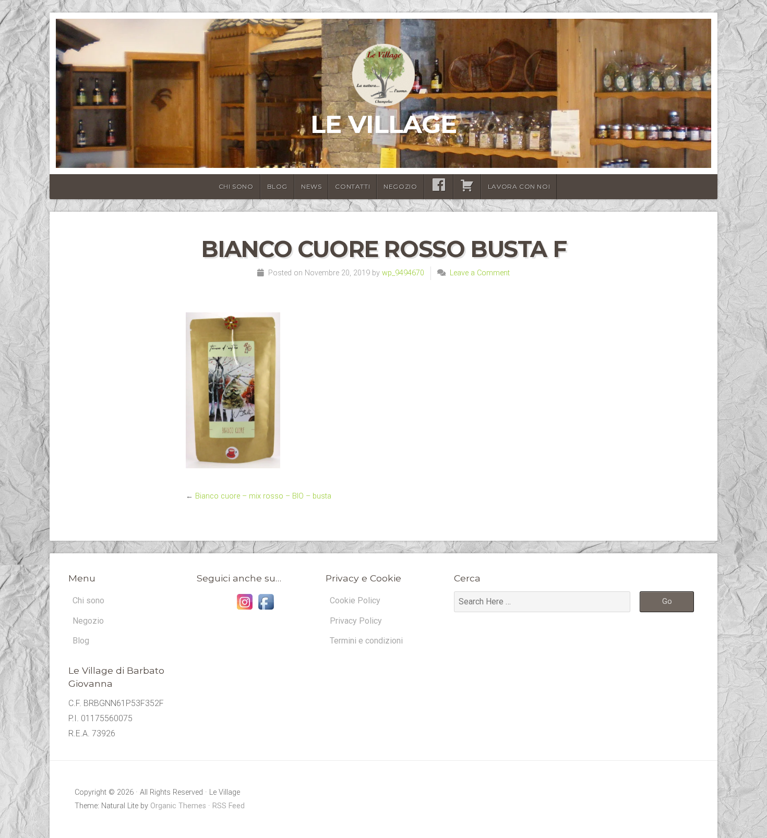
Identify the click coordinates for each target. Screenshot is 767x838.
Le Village (383, 124)
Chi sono (236, 186)
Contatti (352, 186)
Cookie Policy (355, 600)
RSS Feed (228, 805)
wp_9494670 (403, 273)
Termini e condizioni (366, 641)
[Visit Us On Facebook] (266, 609)
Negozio (400, 186)
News (311, 186)
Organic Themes (178, 805)
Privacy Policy (356, 621)
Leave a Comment (480, 273)
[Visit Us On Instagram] (244, 609)
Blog (277, 186)
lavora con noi (519, 186)
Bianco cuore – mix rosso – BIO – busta (263, 496)
